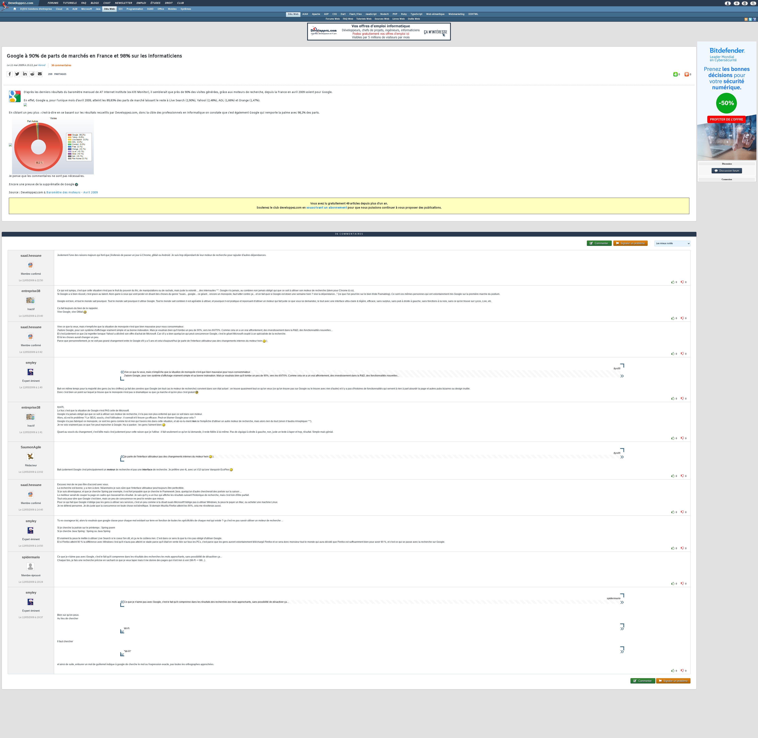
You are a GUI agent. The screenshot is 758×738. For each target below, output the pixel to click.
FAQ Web (348, 19)
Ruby (404, 14)
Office (161, 9)
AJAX (305, 14)
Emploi (141, 3)
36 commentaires (61, 65)
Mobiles (172, 9)
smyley (31, 362)
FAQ (83, 3)
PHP (395, 14)
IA (67, 9)
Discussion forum (728, 170)
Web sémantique (435, 14)
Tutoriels (69, 3)
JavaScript (371, 14)
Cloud (59, 9)
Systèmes (186, 9)
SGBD (150, 9)
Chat (107, 3)
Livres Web (398, 19)
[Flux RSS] (746, 19)
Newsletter (123, 3)
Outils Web (414, 19)
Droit (168, 3)
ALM (74, 9)
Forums (52, 3)
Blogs (94, 3)
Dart (343, 14)
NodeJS (384, 14)
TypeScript (416, 14)
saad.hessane (31, 255)
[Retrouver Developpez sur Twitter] (750, 19)
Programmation (135, 9)
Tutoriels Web (363, 19)
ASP (326, 14)
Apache (316, 14)
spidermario (31, 557)
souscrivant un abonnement (327, 208)
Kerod (41, 65)
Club (180, 3)
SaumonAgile (31, 447)
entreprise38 (31, 291)
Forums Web (333, 19)
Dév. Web (109, 9)
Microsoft (86, 9)
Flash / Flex (355, 14)
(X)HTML (473, 14)
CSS (334, 14)
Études (155, 3)
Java (98, 9)
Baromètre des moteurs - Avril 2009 (72, 193)
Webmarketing (456, 14)
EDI (121, 9)
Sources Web (382, 19)
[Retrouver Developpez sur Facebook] (754, 19)
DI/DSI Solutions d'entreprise (36, 9)
